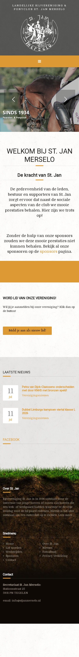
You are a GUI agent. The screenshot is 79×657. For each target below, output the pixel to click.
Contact (11, 559)
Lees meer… (66, 515)
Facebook (11, 440)
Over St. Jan (50, 543)
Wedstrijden (14, 551)
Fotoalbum (49, 551)
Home (10, 543)
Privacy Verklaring (55, 555)
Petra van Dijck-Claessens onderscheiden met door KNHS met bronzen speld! (48, 388)
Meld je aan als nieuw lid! (27, 330)
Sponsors (12, 555)
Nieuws (47, 547)
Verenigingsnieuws (35, 395)
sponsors (48, 251)
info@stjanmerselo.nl (26, 600)
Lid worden (13, 547)
